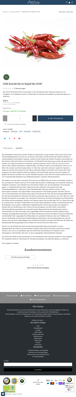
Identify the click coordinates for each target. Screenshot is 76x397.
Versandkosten (16, 102)
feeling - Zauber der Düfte (15, 394)
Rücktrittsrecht (38, 336)
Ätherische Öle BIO (15, 11)
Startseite (5, 11)
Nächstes (70, 12)
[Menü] (73, 377)
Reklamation (38, 338)
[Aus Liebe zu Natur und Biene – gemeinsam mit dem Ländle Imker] (22, 384)
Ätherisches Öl (36, 131)
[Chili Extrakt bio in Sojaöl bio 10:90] (38, 42)
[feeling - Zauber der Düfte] (33, 2)
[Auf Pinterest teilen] (14, 138)
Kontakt (38, 330)
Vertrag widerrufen (38, 334)
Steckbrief (19, 148)
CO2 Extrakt (27, 131)
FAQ (38, 326)
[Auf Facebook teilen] (9, 138)
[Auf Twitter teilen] (5, 138)
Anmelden (38, 370)
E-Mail (6, 361)
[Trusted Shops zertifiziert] (6, 384)
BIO (21, 131)
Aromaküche (14, 131)
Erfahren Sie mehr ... (38, 320)
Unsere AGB (38, 332)
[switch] (69, 389)
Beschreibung (8, 148)
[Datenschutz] (14, 384)
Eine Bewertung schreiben (20, 257)
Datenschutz (38, 340)
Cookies (38, 342)
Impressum (38, 345)
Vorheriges (62, 12)
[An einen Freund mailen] (19, 138)
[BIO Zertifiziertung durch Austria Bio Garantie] (9, 392)
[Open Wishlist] (3, 394)
